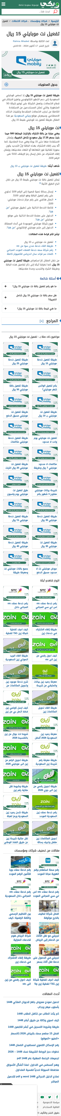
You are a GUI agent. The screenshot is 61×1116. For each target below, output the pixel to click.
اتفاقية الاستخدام (51, 1107)
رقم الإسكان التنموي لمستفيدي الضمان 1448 (34, 1045)
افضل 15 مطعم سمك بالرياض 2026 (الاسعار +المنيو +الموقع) (35, 1036)
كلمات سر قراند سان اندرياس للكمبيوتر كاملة (30, 254)
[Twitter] (49, 1097)
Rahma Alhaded (21, 41)
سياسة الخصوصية (51, 1102)
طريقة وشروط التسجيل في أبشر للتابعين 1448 (33, 1026)
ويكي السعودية (22, 116)
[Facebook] (56, 1097)
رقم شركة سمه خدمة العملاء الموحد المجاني (30, 250)
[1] (40, 183)
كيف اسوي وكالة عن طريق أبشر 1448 (38, 1020)
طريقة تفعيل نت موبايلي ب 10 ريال (28, 166)
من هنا (39, 219)
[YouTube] (42, 1097)
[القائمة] (3, 4)
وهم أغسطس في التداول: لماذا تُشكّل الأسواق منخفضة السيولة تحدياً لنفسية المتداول (32, 1067)
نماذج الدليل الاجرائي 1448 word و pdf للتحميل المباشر (33, 1079)
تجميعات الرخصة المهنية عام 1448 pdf (38, 1058)
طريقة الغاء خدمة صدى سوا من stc (34, 246)
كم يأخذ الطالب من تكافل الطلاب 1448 (38, 1013)
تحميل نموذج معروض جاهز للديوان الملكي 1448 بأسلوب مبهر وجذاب (33, 1005)
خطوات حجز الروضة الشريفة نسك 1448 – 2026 (33, 1051)
